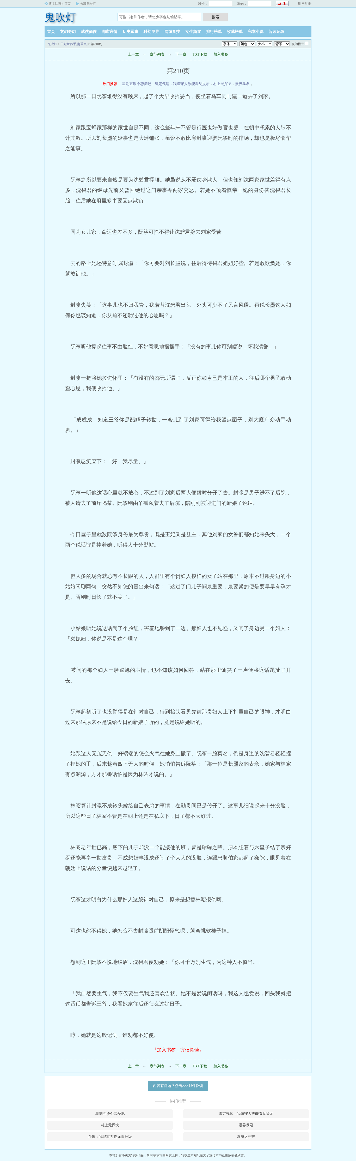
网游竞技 (172, 31)
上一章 (133, 54)
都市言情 (110, 31)
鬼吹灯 (60, 17)
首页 (51, 31)
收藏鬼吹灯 (88, 3)
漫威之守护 (246, 1137)
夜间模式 (298, 44)
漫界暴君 (242, 84)
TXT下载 (200, 54)
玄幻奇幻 (68, 31)
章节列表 (157, 54)
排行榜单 (214, 31)
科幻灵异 (151, 31)
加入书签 (220, 54)
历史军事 (130, 31)
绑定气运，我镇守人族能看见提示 (182, 84)
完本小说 (255, 31)
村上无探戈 (222, 84)
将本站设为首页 (60, 3)
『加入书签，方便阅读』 (178, 1050)
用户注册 (304, 3)
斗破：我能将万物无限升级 (110, 1137)
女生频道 (193, 31)
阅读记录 (276, 31)
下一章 (180, 54)
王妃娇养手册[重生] (74, 44)
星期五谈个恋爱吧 (136, 84)
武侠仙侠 (89, 31)
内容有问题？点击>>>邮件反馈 (178, 1086)
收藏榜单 (235, 31)
